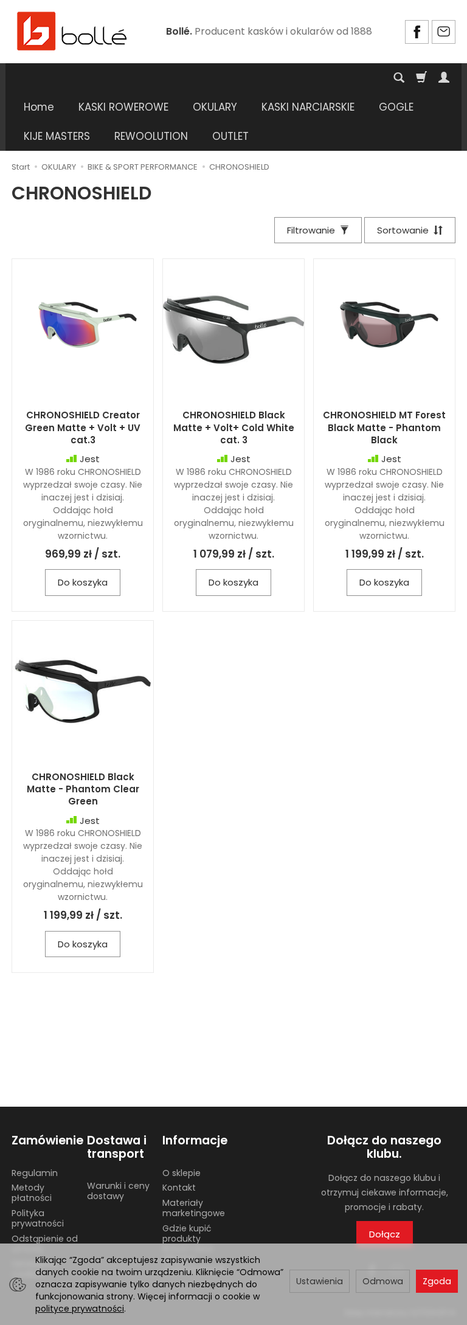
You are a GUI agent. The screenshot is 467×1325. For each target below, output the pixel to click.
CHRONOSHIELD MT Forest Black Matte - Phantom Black (384, 427)
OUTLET (230, 136)
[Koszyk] (421, 77)
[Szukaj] (398, 77)
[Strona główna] (72, 30)
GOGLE (396, 107)
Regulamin (35, 1173)
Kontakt (179, 1187)
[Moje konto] (443, 77)
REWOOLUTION (151, 136)
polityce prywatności (79, 1309)
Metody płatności (32, 1192)
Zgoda (437, 1281)
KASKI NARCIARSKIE (308, 107)
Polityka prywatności (38, 1218)
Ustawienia (319, 1281)
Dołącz (384, 1234)
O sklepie (181, 1173)
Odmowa (382, 1281)
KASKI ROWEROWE (123, 107)
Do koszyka (83, 582)
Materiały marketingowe (193, 1208)
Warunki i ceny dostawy (118, 1191)
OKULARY (215, 107)
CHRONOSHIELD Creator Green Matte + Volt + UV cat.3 (82, 427)
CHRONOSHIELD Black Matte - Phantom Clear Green (83, 789)
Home (39, 107)
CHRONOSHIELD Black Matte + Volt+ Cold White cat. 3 (233, 427)
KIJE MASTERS (57, 136)
